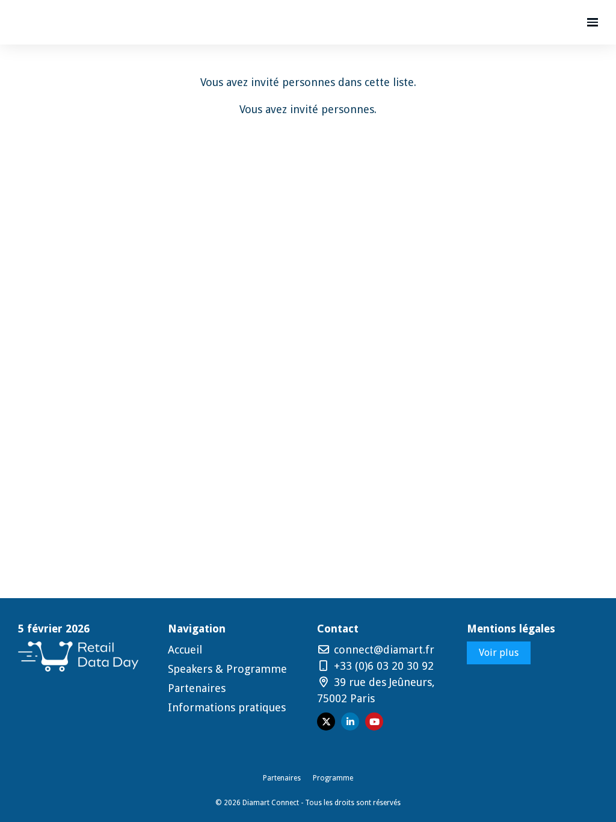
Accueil (185, 649)
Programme (333, 778)
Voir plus (499, 652)
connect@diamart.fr (382, 649)
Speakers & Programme (227, 669)
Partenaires (197, 688)
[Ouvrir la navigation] (592, 22)
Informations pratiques (227, 707)
